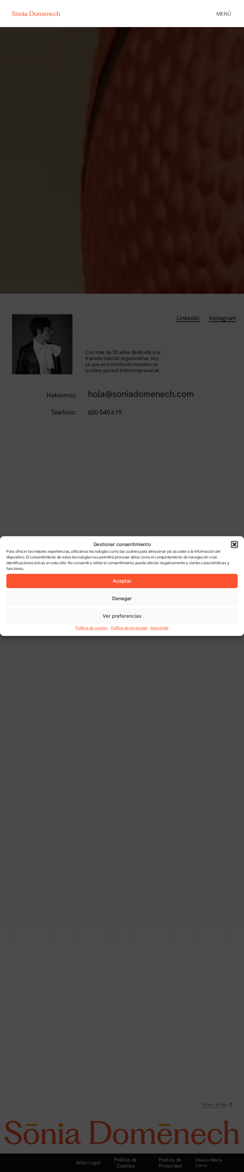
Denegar (122, 598)
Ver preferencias (122, 616)
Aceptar (122, 581)
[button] (234, 544)
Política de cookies (91, 627)
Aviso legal (159, 627)
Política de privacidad (129, 627)
